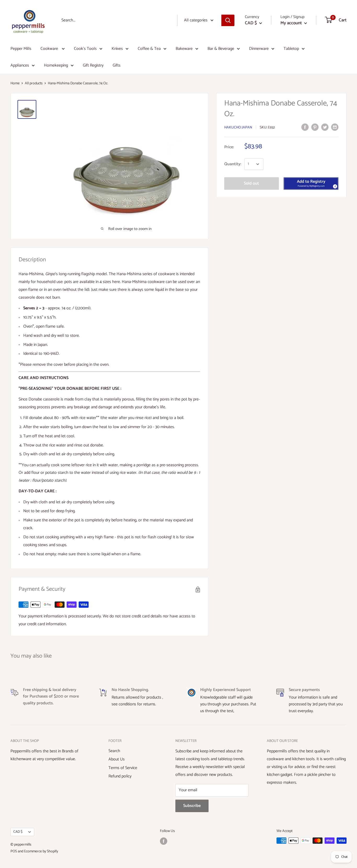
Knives (117, 48)
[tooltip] (334, 186)
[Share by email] (334, 127)
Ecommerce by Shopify (41, 851)
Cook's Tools (85, 48)
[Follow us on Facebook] (163, 841)
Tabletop (291, 48)
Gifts (116, 65)
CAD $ (17, 832)
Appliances (19, 65)
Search (114, 750)
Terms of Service (122, 767)
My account (291, 23)
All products (34, 83)
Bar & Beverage (221, 48)
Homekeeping (56, 65)
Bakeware (184, 48)
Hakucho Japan (238, 128)
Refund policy (119, 776)
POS (13, 851)
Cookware (50, 48)
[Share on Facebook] (305, 127)
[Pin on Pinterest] (315, 127)
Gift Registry (93, 65)
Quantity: (232, 164)
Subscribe (192, 805)
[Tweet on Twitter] (325, 127)
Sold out (251, 183)
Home (15, 83)
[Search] (227, 20)
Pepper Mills (20, 48)
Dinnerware (259, 48)
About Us (116, 759)
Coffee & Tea (149, 48)
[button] (311, 183)
